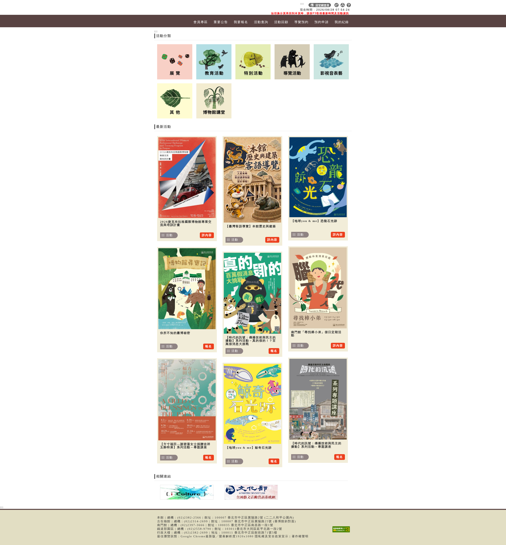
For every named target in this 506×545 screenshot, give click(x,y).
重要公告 (221, 22)
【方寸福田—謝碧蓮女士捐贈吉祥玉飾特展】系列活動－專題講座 (185, 446)
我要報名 (241, 22)
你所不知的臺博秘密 (175, 333)
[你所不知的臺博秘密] (187, 288)
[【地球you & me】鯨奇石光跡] (252, 404)
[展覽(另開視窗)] (174, 61)
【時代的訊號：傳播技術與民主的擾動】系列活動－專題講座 (316, 445)
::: (302, 3)
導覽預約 (301, 22)
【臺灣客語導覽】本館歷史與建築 (251, 226)
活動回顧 (281, 22)
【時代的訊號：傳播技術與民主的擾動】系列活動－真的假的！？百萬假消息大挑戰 (251, 341)
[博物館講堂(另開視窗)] (213, 100)
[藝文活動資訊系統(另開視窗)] (250, 491)
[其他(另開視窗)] (174, 100)
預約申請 (321, 22)
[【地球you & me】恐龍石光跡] (318, 177)
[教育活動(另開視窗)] (213, 61)
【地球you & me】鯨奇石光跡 (249, 447)
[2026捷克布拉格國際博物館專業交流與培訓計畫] (187, 177)
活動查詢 (261, 22)
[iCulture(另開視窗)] (186, 491)
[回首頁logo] (177, 7)
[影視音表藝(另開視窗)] (331, 61)
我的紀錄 (342, 22)
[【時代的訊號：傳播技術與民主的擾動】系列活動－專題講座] (318, 399)
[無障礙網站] (342, 532)
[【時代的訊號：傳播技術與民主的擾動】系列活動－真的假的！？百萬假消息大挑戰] (252, 293)
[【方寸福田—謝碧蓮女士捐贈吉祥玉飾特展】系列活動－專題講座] (187, 400)
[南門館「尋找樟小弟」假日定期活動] (318, 288)
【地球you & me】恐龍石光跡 (314, 221)
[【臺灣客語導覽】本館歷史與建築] (252, 180)
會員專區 (201, 22)
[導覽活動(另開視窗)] (292, 61)
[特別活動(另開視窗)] (253, 61)
